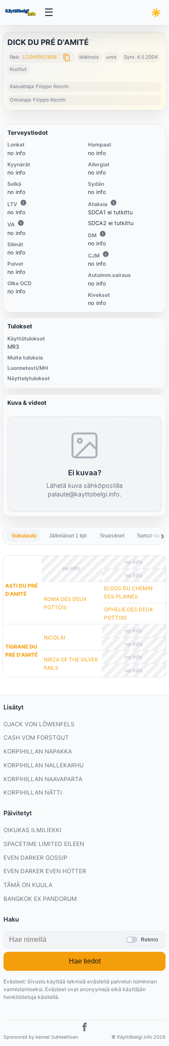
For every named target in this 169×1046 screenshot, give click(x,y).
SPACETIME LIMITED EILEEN (43, 843)
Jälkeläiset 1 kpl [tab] (68, 536)
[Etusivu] (21, 12)
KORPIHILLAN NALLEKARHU (43, 765)
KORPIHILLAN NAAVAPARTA (42, 779)
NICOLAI (54, 637)
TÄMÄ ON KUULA (27, 884)
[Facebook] (84, 1028)
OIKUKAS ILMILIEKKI (32, 830)
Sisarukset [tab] (112, 536)
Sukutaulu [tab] (24, 536)
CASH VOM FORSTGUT (36, 737)
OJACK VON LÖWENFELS (39, 724)
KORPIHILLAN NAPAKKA (37, 751)
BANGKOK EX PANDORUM (40, 898)
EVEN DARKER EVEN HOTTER (44, 871)
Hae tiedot (85, 961)
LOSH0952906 (40, 57)
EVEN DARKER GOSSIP (35, 857)
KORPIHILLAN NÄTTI (32, 792)
